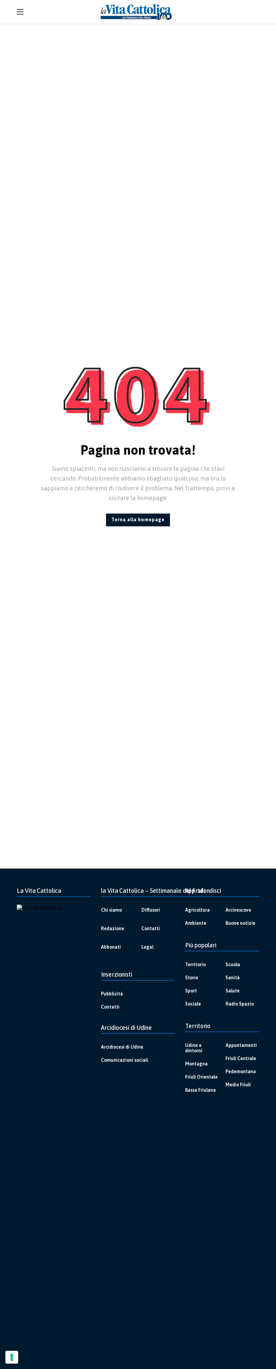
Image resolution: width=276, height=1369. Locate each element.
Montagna (196, 1063)
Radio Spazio (240, 1004)
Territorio (195, 964)
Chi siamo (111, 910)
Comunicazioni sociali (124, 1060)
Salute (233, 990)
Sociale (193, 1004)
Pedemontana (241, 1071)
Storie (191, 977)
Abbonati (111, 947)
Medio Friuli (238, 1084)
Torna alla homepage (138, 519)
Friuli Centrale (241, 1058)
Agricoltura (197, 910)
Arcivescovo (238, 910)
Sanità (233, 977)
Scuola (233, 964)
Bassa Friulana (200, 1090)
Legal (147, 947)
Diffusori (150, 910)
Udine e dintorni (193, 1048)
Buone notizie (240, 923)
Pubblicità (112, 993)
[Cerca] (254, 12)
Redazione (112, 928)
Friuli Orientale (201, 1077)
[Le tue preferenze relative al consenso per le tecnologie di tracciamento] (11, 1357)
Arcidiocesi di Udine (122, 1047)
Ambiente (195, 923)
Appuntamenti (241, 1045)
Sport (191, 990)
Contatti (150, 928)
